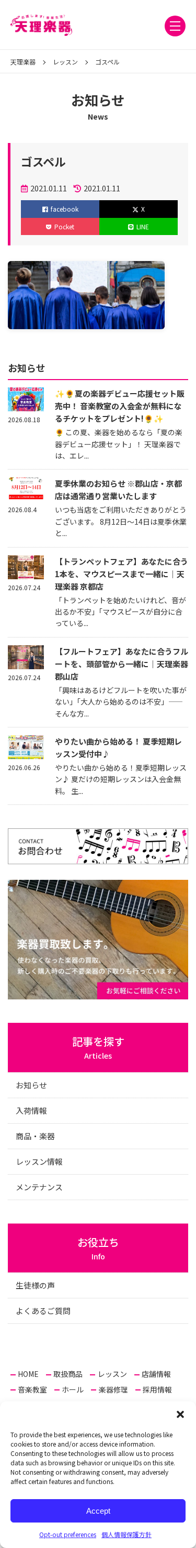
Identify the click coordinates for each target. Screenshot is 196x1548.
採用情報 (157, 1389)
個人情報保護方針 (126, 1534)
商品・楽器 (35, 1135)
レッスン (112, 1374)
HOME (28, 1374)
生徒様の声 (35, 1285)
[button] (180, 1414)
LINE (142, 226)
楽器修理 (113, 1389)
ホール (73, 1389)
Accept (98, 1510)
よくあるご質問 (43, 1310)
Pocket (64, 226)
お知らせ (31, 1084)
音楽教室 (32, 1389)
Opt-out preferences (67, 1534)
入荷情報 (31, 1110)
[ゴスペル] (86, 321)
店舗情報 (156, 1374)
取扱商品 (68, 1374)
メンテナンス (39, 1186)
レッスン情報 (39, 1161)
